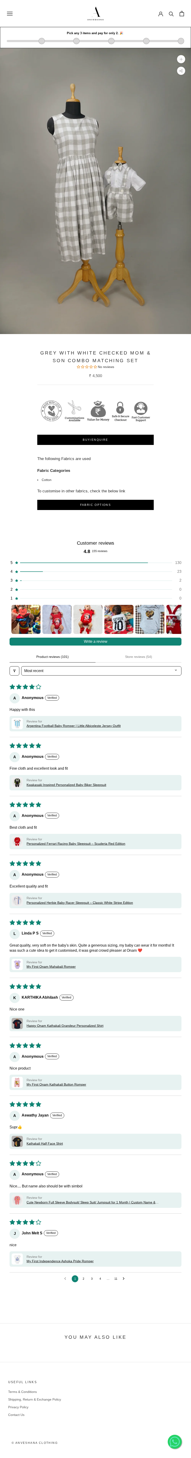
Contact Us (16, 1415)
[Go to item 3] (87, 619)
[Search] (171, 13)
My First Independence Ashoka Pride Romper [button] (60, 1261)
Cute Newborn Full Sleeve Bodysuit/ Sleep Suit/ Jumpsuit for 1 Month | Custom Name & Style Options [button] (91, 1202)
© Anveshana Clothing (35, 1443)
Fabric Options (95, 505)
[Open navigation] (10, 14)
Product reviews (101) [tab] (52, 657)
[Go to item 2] (57, 619)
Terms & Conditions (22, 1392)
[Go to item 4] (118, 619)
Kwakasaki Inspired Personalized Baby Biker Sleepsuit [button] (66, 785)
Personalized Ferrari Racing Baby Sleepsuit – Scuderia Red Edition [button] (76, 843)
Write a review (95, 641)
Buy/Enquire (95, 439)
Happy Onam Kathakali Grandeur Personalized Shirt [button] (65, 1025)
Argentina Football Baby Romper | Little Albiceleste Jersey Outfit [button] (74, 726)
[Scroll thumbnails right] (176, 619)
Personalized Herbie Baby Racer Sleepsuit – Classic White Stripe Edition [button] (80, 903)
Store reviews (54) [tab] (138, 657)
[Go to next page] (125, 1279)
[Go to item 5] (149, 619)
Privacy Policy (18, 1407)
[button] (95, 562)
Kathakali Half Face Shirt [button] (45, 1143)
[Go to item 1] (26, 619)
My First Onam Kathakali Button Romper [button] (56, 1084)
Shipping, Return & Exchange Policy (34, 1399)
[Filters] (14, 671)
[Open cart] (182, 13)
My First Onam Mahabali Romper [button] (51, 966)
